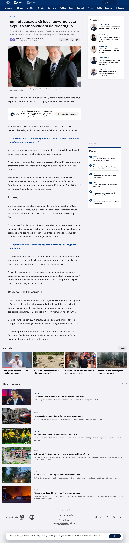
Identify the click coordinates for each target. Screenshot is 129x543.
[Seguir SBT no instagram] (95, 517)
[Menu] (120, 3)
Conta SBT (110, 3)
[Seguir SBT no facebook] (101, 517)
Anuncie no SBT (64, 510)
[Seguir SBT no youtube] (114, 517)
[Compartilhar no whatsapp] (61, 39)
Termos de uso (64, 520)
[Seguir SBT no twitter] (108, 517)
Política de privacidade (64, 515)
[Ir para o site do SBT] (31, 517)
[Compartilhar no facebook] (66, 39)
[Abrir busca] (99, 3)
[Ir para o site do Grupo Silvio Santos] (16, 517)
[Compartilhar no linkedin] (77, 39)
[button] (17, 366)
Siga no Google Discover (69, 114)
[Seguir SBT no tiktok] (121, 517)
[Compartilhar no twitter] (72, 39)
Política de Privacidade (54, 537)
